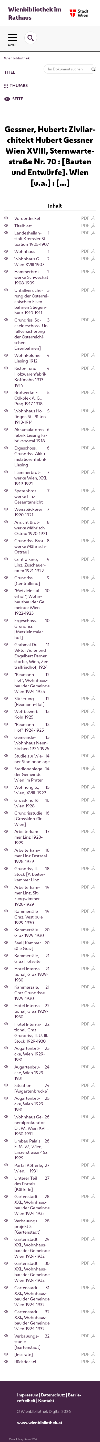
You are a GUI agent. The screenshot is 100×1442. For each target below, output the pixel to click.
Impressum (27, 1395)
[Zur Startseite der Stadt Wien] (79, 13)
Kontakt (46, 1400)
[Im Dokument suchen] (93, 69)
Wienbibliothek (17, 58)
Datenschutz (53, 1395)
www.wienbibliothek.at (39, 1422)
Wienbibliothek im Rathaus (34, 13)
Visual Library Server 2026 (23, 1439)
